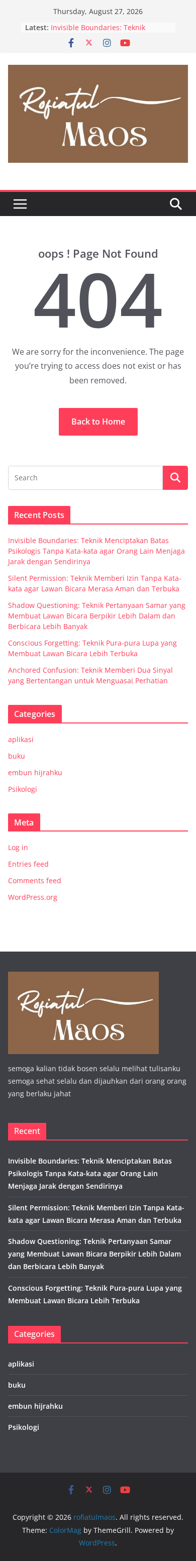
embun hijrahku (35, 772)
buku (16, 756)
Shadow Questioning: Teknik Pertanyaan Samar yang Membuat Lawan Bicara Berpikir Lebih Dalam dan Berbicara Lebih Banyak (96, 615)
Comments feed (34, 880)
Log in (18, 847)
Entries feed (28, 864)
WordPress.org (32, 897)
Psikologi (22, 789)
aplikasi (21, 739)
